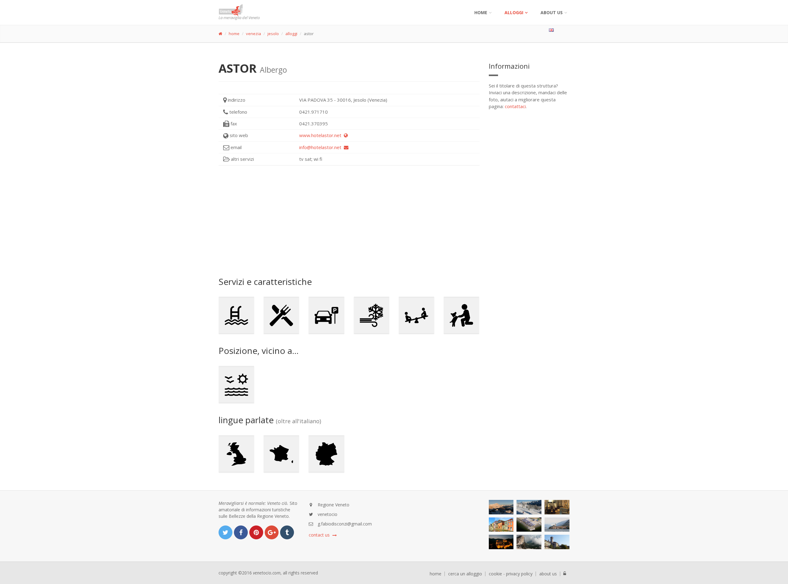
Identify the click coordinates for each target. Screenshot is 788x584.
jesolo (273, 33)
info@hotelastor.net (321, 147)
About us (552, 12)
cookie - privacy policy (511, 573)
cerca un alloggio (465, 573)
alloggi (514, 12)
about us (548, 573)
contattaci (515, 106)
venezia (253, 33)
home (234, 33)
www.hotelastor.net (321, 135)
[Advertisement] (349, 221)
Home (480, 12)
